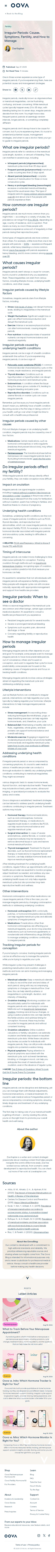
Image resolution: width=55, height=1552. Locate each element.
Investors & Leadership (14, 1499)
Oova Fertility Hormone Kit (15, 1481)
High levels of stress (24, 306)
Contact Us (34, 1499)
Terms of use (20, 1545)
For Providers (10, 1484)
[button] (6, 6)
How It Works (35, 1486)
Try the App (34, 1490)
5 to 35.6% (33, 220)
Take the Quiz (35, 1482)
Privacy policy (34, 1545)
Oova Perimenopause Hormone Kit (14, 1475)
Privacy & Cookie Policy (39, 1514)
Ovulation (25, 495)
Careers (33, 1507)
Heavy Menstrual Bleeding (26, 1202)
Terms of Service (36, 1510)
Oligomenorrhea (40, 1232)
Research (8, 1507)
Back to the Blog (14, 13)
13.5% (26, 244)
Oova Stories (10, 1503)
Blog (32, 1474)
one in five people (17, 250)
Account (33, 1503)
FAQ (32, 1478)
